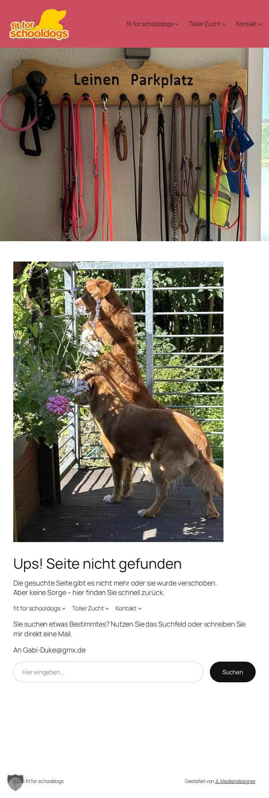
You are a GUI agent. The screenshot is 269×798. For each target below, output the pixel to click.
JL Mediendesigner (235, 781)
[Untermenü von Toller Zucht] (224, 24)
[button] (15, 782)
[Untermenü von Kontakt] (260, 24)
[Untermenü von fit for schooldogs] (176, 24)
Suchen (232, 672)
